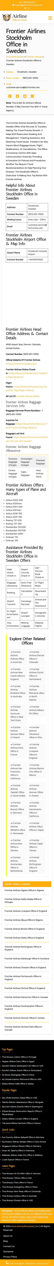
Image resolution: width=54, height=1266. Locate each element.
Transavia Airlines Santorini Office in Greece (21, 1123)
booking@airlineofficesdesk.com (28, 5)
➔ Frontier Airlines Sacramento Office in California (35, 810)
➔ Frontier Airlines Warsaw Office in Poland (17, 732)
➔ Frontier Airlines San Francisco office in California (16, 772)
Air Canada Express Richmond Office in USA (21, 1079)
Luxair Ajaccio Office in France (15, 1159)
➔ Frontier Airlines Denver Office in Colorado (36, 657)
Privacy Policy (10, 1257)
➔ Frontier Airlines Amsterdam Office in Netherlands (16, 864)
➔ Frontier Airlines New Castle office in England (17, 674)
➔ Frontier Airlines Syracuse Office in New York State (16, 714)
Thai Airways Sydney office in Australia (19, 1196)
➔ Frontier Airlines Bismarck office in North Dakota (36, 693)
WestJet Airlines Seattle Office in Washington (22, 1107)
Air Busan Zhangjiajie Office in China (18, 1075)
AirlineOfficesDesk (15, 57)
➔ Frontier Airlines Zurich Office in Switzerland (36, 674)
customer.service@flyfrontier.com (23, 87)
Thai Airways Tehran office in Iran (17, 1178)
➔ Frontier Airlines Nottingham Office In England (35, 864)
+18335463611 (28, 2)
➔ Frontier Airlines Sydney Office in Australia (17, 657)
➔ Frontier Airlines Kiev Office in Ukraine (16, 845)
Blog (5, 1241)
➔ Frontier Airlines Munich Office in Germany (17, 808)
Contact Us (8, 1246)
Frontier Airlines (34, 57)
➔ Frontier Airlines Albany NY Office (36, 710)
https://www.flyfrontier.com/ (22, 364)
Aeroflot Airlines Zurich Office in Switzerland (21, 1070)
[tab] (50, 18)
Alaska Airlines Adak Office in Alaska (18, 1084)
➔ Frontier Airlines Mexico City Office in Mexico (36, 770)
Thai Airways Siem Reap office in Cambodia (21, 1191)
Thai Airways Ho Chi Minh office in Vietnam (21, 1173)
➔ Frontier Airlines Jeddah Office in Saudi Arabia (17, 790)
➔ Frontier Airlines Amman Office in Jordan (36, 790)
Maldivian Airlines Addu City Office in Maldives (22, 1155)
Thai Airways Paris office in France (17, 1182)
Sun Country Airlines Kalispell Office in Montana (23, 1137)
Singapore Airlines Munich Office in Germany (21, 1146)
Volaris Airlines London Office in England (20, 1119)
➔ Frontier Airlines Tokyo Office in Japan (36, 826)
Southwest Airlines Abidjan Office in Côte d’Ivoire (24, 1142)
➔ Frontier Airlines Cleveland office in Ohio (35, 732)
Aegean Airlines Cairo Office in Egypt (18, 1061)
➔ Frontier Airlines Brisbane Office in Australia (17, 691)
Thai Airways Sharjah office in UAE (17, 1200)
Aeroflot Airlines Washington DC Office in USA (22, 1066)
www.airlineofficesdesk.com (25, 1226)
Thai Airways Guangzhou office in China (19, 1187)
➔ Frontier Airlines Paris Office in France (16, 749)
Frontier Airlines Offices (28, 396)
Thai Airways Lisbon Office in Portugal (19, 1057)
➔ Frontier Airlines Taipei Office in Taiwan (36, 845)
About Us (7, 1236)
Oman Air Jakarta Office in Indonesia (18, 1150)
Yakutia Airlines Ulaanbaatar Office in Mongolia (22, 1102)
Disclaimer (8, 1251)
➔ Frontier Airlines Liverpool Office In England (34, 751)
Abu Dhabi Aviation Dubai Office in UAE (19, 1098)
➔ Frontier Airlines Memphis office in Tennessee (17, 828)
